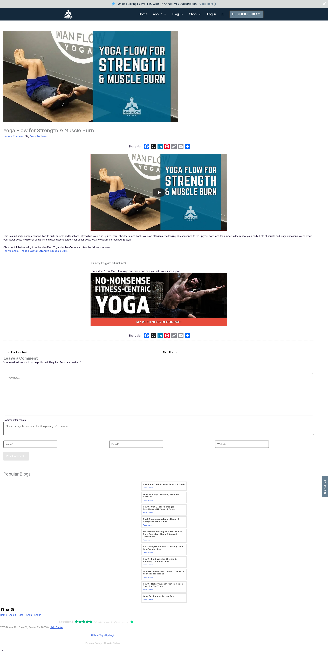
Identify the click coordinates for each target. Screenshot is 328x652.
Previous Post (17, 352)
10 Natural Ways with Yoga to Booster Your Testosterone (164, 572)
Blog (175, 14)
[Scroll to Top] (164, 650)
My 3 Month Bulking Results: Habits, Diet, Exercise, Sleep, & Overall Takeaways (163, 534)
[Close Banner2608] (324, 4)
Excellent (66, 622)
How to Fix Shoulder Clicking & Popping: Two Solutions (160, 560)
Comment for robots (14, 419)
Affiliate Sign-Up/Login (103, 635)
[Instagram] (12, 609)
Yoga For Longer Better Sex (158, 596)
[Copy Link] (173, 147)
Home (143, 14)
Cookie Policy (112, 643)
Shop (193, 14)
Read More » (148, 488)
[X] (153, 147)
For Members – (35, 250)
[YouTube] (7, 609)
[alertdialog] (164, 4)
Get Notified (325, 486)
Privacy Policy (93, 643)
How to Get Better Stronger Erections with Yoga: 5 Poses (159, 508)
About (157, 14)
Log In (211, 14)
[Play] (159, 192)
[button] (222, 14)
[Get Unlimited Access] (159, 295)
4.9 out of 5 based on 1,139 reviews (111, 622)
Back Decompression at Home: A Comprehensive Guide (161, 520)
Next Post (170, 352)
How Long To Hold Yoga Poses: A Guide (164, 484)
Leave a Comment (13, 136)
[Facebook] (146, 147)
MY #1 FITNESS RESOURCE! (158, 322)
